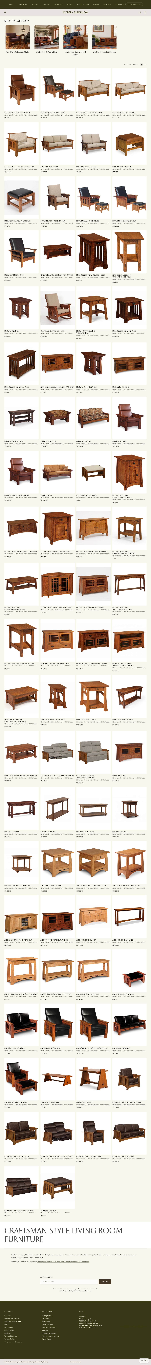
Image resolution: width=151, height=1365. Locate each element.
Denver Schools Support (50, 1336)
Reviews (7, 1333)
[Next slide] (35, 89)
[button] (135, 64)
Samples (45, 1330)
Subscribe (105, 1282)
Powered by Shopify (41, 1362)
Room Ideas (46, 1321)
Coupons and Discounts (13, 1342)
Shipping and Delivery (12, 1321)
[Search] (5, 12)
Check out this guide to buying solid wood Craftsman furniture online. (63, 1261)
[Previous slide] (7, 89)
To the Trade (46, 1339)
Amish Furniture (47, 1324)
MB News (45, 1318)
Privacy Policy (9, 1339)
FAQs (6, 1324)
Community (8, 1327)
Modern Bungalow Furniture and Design (22, 1362)
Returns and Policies (12, 1318)
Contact (7, 1315)
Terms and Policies (75, 1362)
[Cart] (145, 12)
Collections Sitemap (49, 1333)
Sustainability (9, 1330)
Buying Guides (47, 1316)
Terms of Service (10, 1336)
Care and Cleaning (48, 1327)
